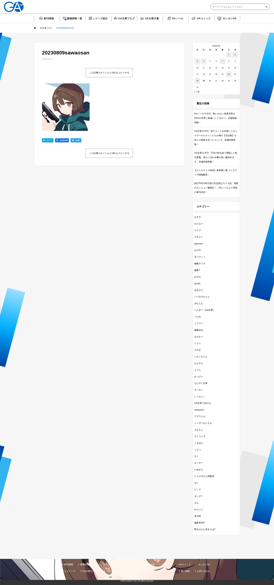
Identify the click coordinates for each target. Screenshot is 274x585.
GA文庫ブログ (126, 18)
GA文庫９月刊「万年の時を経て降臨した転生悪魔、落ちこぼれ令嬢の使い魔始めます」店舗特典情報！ (215, 157)
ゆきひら (198, 290)
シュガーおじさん (203, 423)
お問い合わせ (203, 571)
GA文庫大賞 (152, 18)
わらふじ (198, 509)
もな (196, 502)
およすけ (198, 363)
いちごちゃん (201, 356)
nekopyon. (199, 409)
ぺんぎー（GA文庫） (204, 310)
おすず (197, 217)
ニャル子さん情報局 (204, 476)
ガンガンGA (230, 18)
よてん (197, 370)
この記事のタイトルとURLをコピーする (109, 72)
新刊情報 (49, 18)
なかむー (198, 336)
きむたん (198, 303)
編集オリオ (199, 263)
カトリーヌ (199, 436)
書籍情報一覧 (74, 18)
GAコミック (204, 18)
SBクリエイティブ (66, 571)
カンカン (198, 389)
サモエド (198, 237)
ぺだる (197, 316)
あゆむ (197, 283)
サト (196, 456)
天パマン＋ (199, 257)
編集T (197, 270)
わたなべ (198, 223)
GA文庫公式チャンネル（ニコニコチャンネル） (150, 571)
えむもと (198, 429)
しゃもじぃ (199, 396)
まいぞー (198, 496)
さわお (197, 350)
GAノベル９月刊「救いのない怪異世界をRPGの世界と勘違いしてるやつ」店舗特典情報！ (215, 118)
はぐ (196, 483)
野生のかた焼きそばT (205, 529)
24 (197, 81)
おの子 (197, 250)
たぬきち (198, 469)
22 (229, 74)
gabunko (198, 243)
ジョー (197, 343)
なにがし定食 (201, 383)
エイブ (197, 230)
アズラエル (199, 416)
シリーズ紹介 (100, 18)
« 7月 (197, 92)
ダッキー (198, 463)
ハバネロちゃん (202, 296)
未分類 (197, 516)
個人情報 (185, 571)
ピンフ (197, 489)
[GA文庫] (14, 7)
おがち (197, 276)
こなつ (197, 449)
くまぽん (198, 443)
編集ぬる (198, 330)
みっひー (198, 376)
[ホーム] (35, 28)
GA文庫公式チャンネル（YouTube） (100, 571)
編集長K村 (199, 522)
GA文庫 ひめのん (202, 403)
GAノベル (177, 18)
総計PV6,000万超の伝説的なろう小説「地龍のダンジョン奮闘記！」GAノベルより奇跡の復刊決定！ (216, 187)
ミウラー (198, 323)
